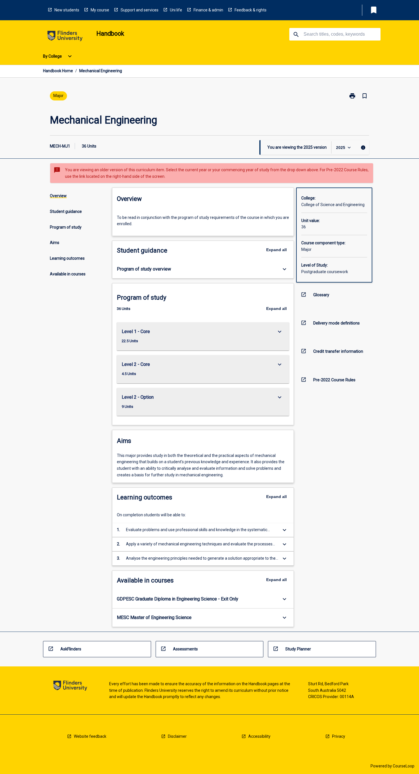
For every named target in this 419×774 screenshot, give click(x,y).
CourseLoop (403, 766)
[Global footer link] (70, 686)
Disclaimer (177, 736)
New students (66, 10)
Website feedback (90, 736)
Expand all (276, 249)
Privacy (338, 736)
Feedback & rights (251, 10)
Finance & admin (208, 10)
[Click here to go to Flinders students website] (65, 37)
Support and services (139, 10)
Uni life (176, 10)
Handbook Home (58, 70)
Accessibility (259, 736)
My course (100, 10)
